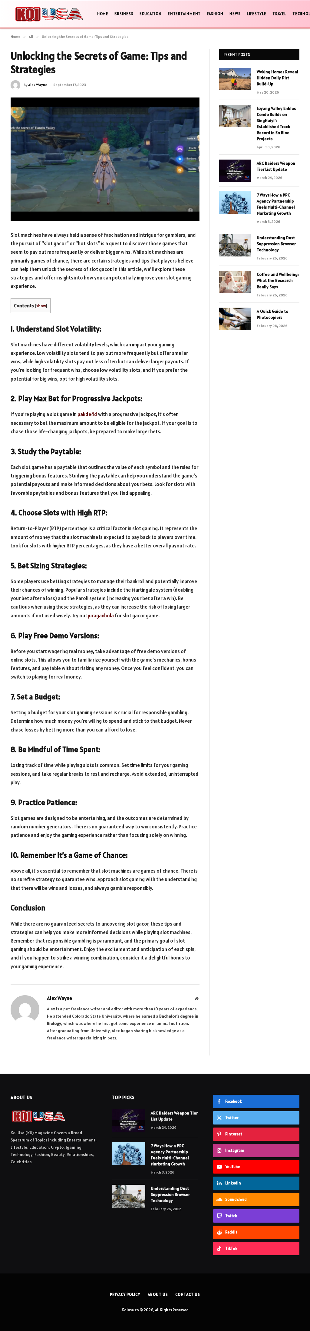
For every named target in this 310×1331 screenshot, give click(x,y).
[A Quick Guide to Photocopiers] (235, 319)
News (234, 13)
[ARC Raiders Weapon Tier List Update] (235, 171)
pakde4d (87, 414)
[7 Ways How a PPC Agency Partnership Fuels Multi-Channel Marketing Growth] (235, 202)
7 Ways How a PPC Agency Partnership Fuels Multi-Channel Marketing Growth (276, 204)
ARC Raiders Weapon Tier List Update (276, 166)
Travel (279, 13)
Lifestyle (256, 13)
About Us (158, 1294)
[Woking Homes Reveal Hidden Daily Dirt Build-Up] (235, 79)
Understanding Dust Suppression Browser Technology (276, 244)
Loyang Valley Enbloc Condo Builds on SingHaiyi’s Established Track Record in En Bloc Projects (276, 123)
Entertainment (184, 13)
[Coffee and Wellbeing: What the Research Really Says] (235, 282)
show (41, 306)
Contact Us (187, 1294)
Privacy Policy (125, 1294)
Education (151, 13)
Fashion (215, 13)
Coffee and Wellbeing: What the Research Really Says (278, 280)
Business (123, 13)
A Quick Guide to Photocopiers (272, 314)
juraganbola (101, 615)
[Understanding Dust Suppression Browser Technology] (235, 245)
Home (102, 13)
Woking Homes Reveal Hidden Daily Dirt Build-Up (277, 78)
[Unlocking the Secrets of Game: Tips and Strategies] (105, 159)
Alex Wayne (37, 84)
